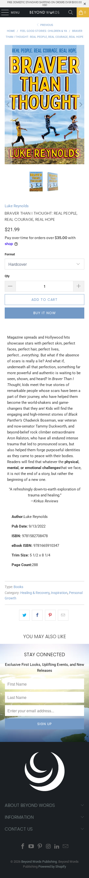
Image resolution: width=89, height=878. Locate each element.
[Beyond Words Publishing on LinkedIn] (57, 846)
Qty (7, 276)
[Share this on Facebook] (37, 615)
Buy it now (44, 312)
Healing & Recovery (34, 593)
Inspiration (59, 593)
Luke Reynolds (17, 206)
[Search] (70, 12)
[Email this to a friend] (63, 615)
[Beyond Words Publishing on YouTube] (31, 846)
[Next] (81, 104)
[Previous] (8, 104)
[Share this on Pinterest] (50, 615)
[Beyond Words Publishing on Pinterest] (40, 846)
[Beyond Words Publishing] (44, 12)
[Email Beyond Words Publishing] (65, 846)
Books (18, 587)
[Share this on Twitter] (24, 615)
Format (10, 254)
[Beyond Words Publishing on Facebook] (22, 846)
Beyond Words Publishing (39, 861)
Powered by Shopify (52, 866)
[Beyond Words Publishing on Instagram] (48, 846)
